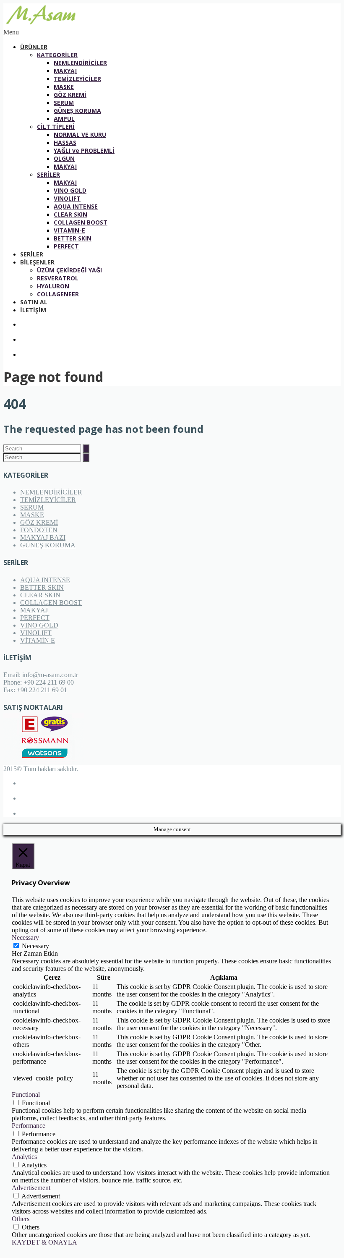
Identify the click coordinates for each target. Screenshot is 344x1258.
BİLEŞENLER (37, 262)
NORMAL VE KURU (80, 135)
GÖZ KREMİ (70, 95)
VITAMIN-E (69, 230)
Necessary (35, 945)
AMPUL (64, 119)
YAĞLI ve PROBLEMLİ (84, 150)
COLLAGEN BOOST (80, 222)
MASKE (64, 87)
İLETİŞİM (33, 310)
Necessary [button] (25, 937)
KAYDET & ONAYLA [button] (44, 1242)
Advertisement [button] (31, 1187)
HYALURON (53, 286)
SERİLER (48, 174)
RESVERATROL (57, 278)
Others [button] (20, 1218)
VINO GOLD (70, 190)
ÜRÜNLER (33, 47)
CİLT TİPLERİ (56, 127)
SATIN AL (33, 302)
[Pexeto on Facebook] (180, 324)
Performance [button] (28, 1125)
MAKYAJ (65, 71)
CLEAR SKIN (70, 214)
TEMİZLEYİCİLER (77, 79)
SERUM (64, 103)
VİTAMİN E (37, 640)
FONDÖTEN (38, 530)
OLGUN (64, 158)
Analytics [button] (24, 1156)
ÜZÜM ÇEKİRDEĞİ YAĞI (69, 270)
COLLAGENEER (58, 294)
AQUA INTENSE (76, 206)
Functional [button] (26, 1094)
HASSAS (65, 142)
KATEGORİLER (57, 55)
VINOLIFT (67, 198)
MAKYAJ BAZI (42, 537)
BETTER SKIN (72, 238)
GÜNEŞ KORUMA (77, 111)
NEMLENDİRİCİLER (80, 63)
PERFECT (66, 246)
